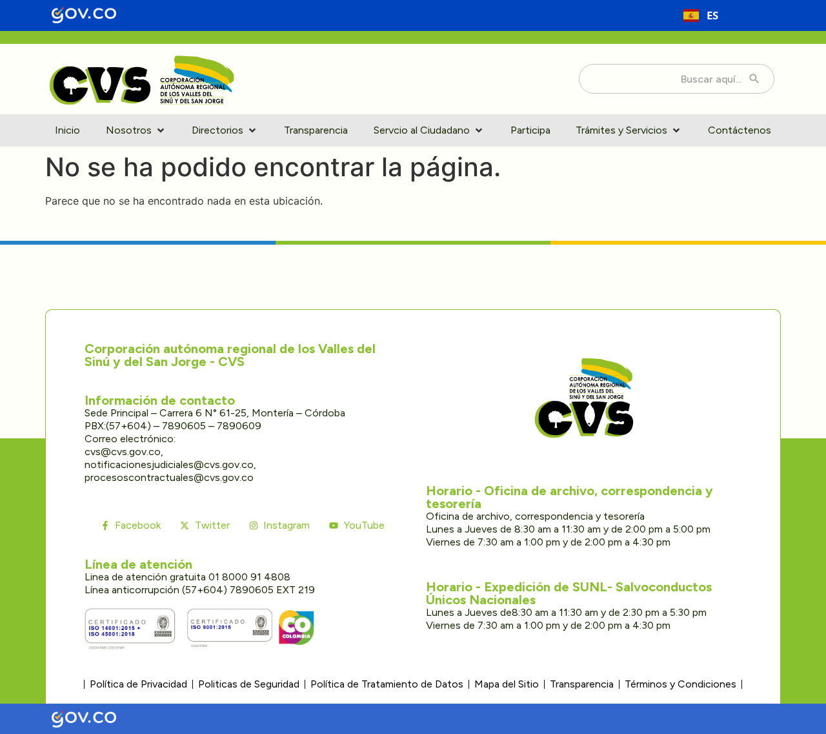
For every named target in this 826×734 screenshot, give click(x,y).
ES (712, 15)
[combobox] (701, 15)
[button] (136, 130)
